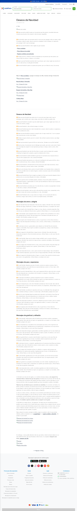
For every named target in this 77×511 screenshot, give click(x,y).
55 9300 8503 (62, 474)
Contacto (29, 473)
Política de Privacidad (47, 475)
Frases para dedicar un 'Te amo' (10, 493)
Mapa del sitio (29, 482)
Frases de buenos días (11, 488)
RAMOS (33, 13)
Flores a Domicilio (10, 473)
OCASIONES (10, 13)
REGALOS (53, 13)
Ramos (10, 484)
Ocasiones (10, 475)
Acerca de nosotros (29, 480)
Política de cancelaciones (47, 482)
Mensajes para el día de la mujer (11, 486)
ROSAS (29, 13)
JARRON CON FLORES (41, 13)
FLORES (4, 13)
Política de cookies (48, 484)
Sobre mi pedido (29, 475)
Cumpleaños (10, 477)
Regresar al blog (39, 450)
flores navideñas (25, 75)
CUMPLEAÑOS (17, 13)
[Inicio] (6, 8)
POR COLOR (23, 13)
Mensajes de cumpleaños (10, 491)
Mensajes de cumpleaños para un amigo (10, 497)
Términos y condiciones (48, 473)
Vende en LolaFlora (49, 4)
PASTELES (59, 13)
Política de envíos (48, 480)
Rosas (10, 482)
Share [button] (19, 26)
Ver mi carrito (29, 484)
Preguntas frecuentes (29, 477)
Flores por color (10, 480)
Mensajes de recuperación (10, 495)
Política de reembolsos (48, 477)
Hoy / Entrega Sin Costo (21, 84)
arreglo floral (37, 414)
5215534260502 (62, 476)
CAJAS (48, 13)
